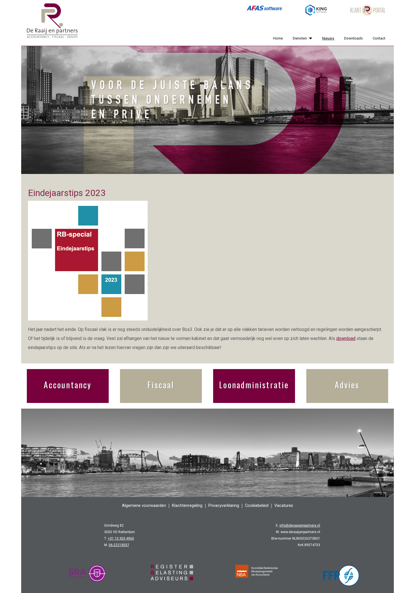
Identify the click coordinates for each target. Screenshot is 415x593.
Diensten (300, 38)
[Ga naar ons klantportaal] (368, 10)
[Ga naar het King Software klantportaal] (316, 10)
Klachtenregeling (187, 505)
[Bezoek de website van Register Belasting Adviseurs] (172, 575)
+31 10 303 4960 (121, 538)
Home (278, 38)
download (345, 338)
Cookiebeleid (256, 505)
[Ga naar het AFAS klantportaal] (264, 10)
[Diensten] (309, 38)
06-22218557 (119, 545)
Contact (379, 38)
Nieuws (328, 38)
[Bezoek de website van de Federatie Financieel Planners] (341, 575)
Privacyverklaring (223, 505)
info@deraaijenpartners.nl (299, 525)
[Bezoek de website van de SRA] (87, 575)
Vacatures (283, 505)
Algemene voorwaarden (144, 505)
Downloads (353, 38)
